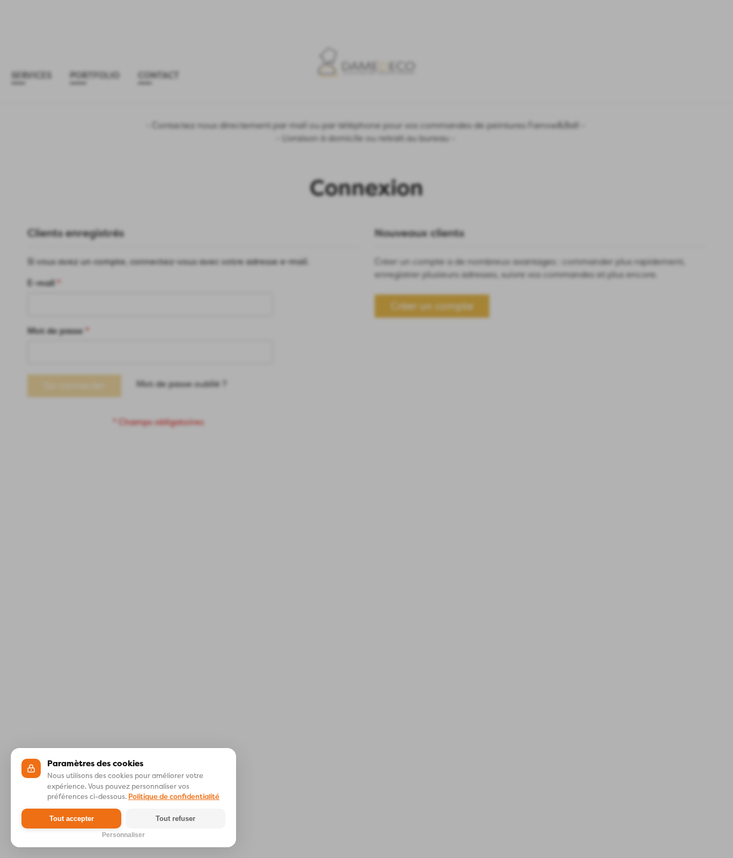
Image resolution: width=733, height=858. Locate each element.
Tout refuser (175, 819)
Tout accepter (71, 819)
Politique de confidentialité (173, 797)
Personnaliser (123, 834)
